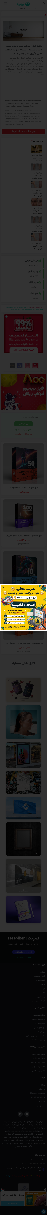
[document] (23, 607)
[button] (3, 587)
